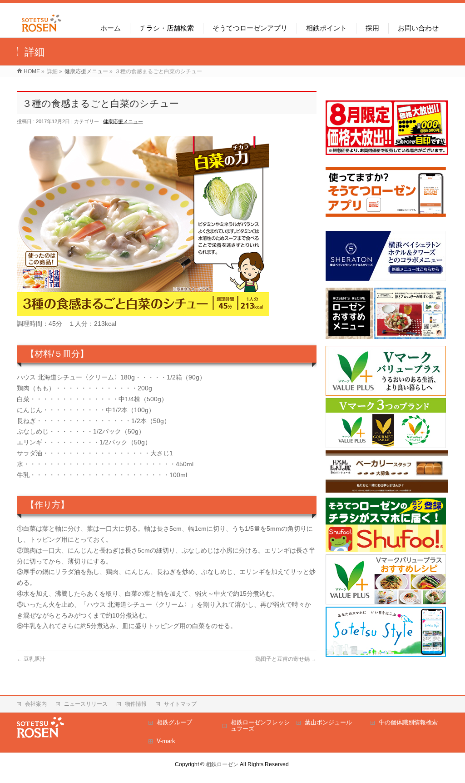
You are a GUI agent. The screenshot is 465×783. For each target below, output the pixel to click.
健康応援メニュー (123, 121)
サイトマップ (180, 704)
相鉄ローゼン (222, 764)
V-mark (166, 741)
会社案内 (36, 704)
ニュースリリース (86, 704)
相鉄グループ (174, 722)
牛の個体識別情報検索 (408, 722)
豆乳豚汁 (31, 659)
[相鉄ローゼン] (41, 32)
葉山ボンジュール (328, 722)
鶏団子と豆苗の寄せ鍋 (286, 659)
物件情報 (136, 704)
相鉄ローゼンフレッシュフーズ (260, 725)
